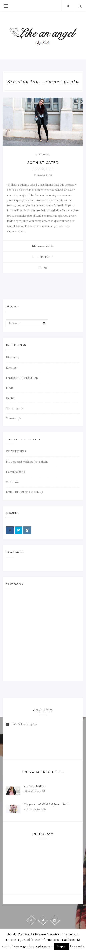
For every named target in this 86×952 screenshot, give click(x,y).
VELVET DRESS (16, 451)
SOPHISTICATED (43, 163)
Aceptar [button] (62, 946)
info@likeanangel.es (25, 724)
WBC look (12, 482)
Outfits (43, 154)
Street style (13, 418)
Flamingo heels (15, 472)
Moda (9, 388)
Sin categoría (14, 408)
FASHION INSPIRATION (22, 378)
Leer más (43, 257)
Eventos (11, 367)
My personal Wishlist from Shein (27, 461)
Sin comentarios (45, 245)
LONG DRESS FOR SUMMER (24, 492)
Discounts (12, 357)
